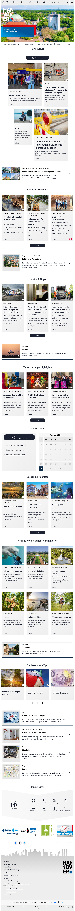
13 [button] (56, 454)
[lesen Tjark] (23, 127)
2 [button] (70, 445)
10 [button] (41, 454)
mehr (37, 245)
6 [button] (55, 449)
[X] (24, 843)
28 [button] (46, 445)
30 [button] (56, 445)
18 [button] (46, 459)
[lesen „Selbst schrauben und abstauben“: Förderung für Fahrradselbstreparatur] (56, 85)
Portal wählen (57, 3)
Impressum (7, 861)
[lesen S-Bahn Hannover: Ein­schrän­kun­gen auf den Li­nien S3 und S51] (13, 308)
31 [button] (60, 445)
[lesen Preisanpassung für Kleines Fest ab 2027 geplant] (37, 218)
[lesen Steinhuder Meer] (37, 613)
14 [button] (60, 454)
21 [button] (60, 459)
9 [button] (70, 449)
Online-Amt (38, 4)
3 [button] (55, 469)
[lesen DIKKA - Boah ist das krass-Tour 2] (37, 394)
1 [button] (65, 445)
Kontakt (6, 878)
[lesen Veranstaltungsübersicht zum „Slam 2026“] (62, 394)
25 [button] (46, 464)
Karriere (44, 4)
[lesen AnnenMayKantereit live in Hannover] (13, 394)
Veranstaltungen (14, 4)
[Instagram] (20, 843)
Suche (67, 4)
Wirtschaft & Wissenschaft (45, 44)
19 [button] (51, 459)
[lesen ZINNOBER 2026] (25, 85)
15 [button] (65, 454)
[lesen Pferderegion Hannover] (62, 613)
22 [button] (65, 459)
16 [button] (70, 454)
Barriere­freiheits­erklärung (11, 869)
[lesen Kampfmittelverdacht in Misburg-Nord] (13, 218)
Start (3, 4)
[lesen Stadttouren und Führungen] (37, 505)
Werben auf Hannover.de (11, 875)
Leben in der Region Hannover (11, 44)
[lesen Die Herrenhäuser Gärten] (62, 567)
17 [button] (41, 459)
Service (69, 44)
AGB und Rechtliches (10, 864)
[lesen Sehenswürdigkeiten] (37, 567)
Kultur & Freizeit (29, 44)
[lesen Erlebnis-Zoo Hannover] (13, 567)
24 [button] (41, 464)
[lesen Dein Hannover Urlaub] (13, 505)
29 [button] (51, 445)
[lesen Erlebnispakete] (62, 505)
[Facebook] (16, 843)
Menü (71, 4)
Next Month (70, 435)
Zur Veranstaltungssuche (20, 437)
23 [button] (70, 459)
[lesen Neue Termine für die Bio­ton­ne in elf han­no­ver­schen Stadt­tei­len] (62, 308)
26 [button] (51, 464)
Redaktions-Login (9, 894)
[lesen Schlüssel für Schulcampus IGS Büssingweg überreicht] (62, 218)
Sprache (22, 4)
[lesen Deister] (13, 613)
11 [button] (46, 454)
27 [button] (41, 445)
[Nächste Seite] (42, 703)
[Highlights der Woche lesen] (37, 23)
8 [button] (65, 449)
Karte (7, 4)
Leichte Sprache (29, 4)
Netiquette (7, 872)
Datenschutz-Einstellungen (11, 881)
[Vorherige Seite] (32, 703)
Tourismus (59, 44)
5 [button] (50, 449)
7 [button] (60, 449)
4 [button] (45, 449)
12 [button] (51, 454)
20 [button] (56, 459)
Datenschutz (7, 867)
